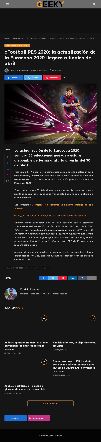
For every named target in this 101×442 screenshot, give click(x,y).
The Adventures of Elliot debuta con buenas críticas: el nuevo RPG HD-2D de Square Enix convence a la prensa (74, 366)
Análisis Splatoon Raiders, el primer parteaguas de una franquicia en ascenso (26, 346)
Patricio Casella (20, 70)
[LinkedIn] (7, 169)
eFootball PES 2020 (14, 268)
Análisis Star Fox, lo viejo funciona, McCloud (74, 344)
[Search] (93, 4)
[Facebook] (7, 157)
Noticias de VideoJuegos (17, 45)
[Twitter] (7, 163)
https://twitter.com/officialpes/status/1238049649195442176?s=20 (50, 215)
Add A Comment (50, 403)
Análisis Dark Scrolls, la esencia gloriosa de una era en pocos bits (25, 387)
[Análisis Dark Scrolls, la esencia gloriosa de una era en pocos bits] (26, 370)
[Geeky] (50, 4)
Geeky (59, 435)
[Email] (7, 181)
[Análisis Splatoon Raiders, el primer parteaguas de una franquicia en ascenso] (26, 326)
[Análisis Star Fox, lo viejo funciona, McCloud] (75, 326)
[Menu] (7, 4)
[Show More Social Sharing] (64, 77)
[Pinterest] (7, 175)
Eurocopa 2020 (33, 268)
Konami (46, 268)
